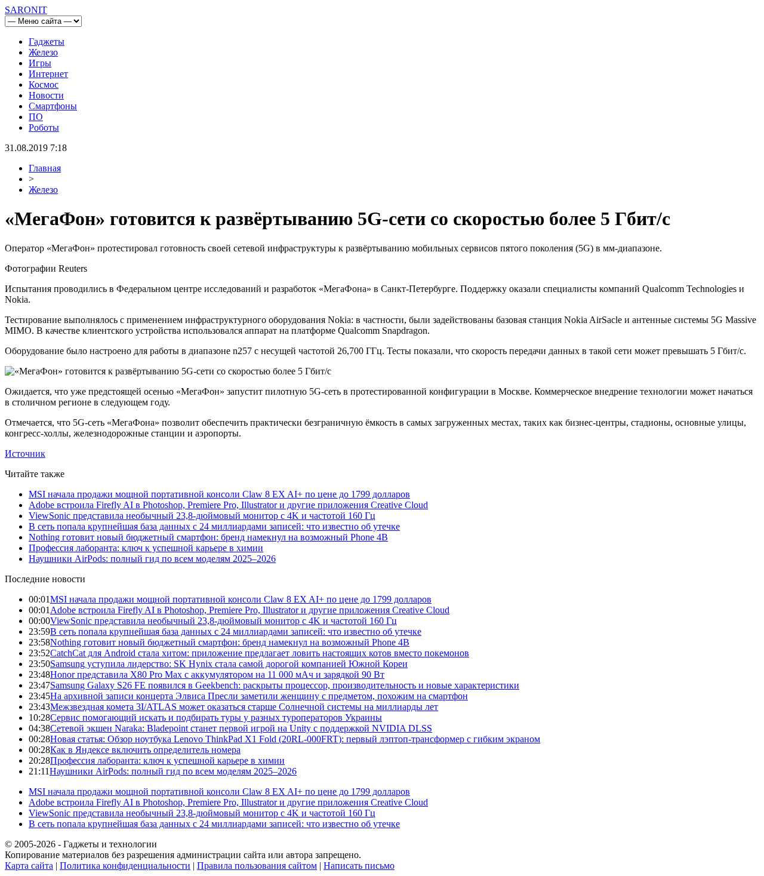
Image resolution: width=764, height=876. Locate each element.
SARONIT (26, 10)
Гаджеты (46, 41)
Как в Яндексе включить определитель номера (145, 750)
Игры (40, 63)
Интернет (48, 74)
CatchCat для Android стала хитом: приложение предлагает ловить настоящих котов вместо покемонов (259, 653)
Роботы (44, 127)
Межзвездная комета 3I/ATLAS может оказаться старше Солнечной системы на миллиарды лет (244, 707)
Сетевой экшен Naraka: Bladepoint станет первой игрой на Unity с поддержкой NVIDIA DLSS (241, 728)
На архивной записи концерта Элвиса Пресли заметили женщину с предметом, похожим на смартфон (259, 696)
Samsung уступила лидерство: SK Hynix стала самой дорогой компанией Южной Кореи (229, 664)
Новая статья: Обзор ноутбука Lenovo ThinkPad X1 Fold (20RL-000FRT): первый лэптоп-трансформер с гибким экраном (295, 739)
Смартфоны (53, 106)
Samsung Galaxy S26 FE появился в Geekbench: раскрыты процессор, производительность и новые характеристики (284, 685)
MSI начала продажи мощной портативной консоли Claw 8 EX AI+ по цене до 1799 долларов (219, 494)
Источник (25, 453)
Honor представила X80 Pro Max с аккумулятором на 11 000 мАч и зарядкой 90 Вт (217, 674)
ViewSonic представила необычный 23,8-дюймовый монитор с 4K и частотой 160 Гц (202, 516)
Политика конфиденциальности (125, 865)
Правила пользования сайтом (257, 865)
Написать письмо (359, 865)
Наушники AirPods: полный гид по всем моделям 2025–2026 (152, 559)
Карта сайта (29, 865)
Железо (43, 52)
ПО (36, 117)
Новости (46, 95)
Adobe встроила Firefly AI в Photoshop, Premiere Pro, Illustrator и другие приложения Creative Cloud (228, 505)
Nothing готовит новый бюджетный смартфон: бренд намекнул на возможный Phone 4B (208, 537)
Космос (43, 84)
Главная (45, 168)
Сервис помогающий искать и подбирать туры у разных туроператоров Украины (216, 717)
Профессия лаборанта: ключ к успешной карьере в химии (146, 548)
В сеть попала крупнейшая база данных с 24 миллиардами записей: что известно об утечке (214, 526)
